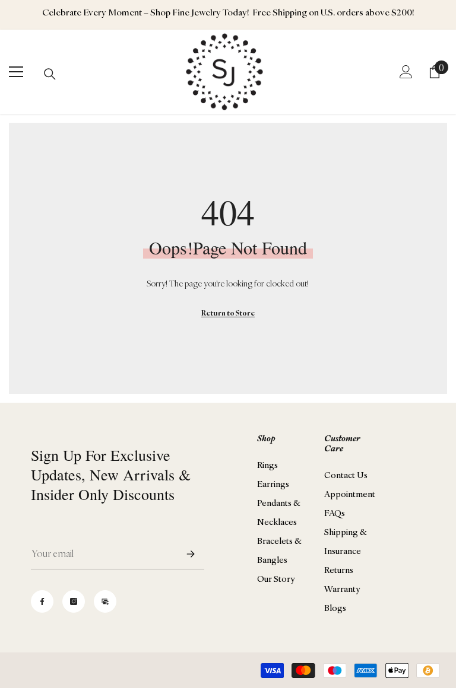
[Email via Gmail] (105, 601)
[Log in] (406, 71)
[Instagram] (73, 601)
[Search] (50, 74)
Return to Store (228, 312)
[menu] (16, 72)
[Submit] (190, 553)
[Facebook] (42, 601)
